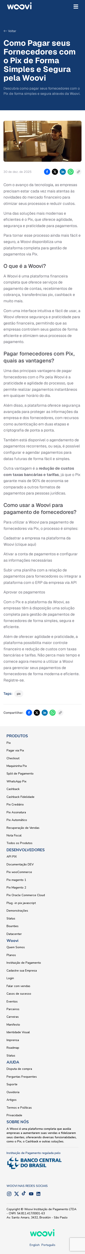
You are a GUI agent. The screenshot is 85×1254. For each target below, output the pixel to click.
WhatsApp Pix (16, 781)
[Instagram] (9, 1193)
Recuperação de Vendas (23, 828)
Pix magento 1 (16, 880)
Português (48, 1245)
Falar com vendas (18, 986)
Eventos (12, 1001)
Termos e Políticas (19, 1108)
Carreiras (13, 1017)
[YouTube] (31, 1193)
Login (10, 978)
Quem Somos (16, 947)
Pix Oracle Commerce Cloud (26, 895)
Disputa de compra (19, 1069)
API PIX (12, 857)
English (35, 1245)
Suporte (12, 1084)
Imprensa (13, 1040)
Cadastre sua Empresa (22, 971)
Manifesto (13, 1025)
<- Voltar (9, 31)
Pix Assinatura (16, 812)
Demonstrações (17, 911)
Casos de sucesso (19, 994)
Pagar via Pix (15, 750)
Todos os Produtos (19, 843)
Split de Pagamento (20, 773)
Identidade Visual (18, 1032)
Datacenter (14, 934)
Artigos (12, 1100)
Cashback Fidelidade (20, 797)
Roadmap (13, 1048)
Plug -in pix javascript (21, 903)
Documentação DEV (20, 864)
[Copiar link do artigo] (78, 172)
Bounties (13, 926)
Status (11, 918)
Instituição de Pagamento (24, 963)
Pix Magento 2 (16, 887)
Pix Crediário (15, 804)
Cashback (13, 789)
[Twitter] (16, 1193)
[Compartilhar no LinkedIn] (63, 172)
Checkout (13, 758)
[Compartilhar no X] (55, 172)
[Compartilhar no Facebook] (47, 172)
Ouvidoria (13, 1092)
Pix (9, 743)
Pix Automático (17, 820)
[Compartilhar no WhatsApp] (71, 172)
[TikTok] (23, 1193)
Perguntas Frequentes (22, 1077)
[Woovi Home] (20, 6)
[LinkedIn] (38, 1193)
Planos (11, 955)
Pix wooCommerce (19, 872)
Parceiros (13, 1009)
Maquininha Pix (17, 766)
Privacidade (14, 1115)
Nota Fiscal (14, 835)
